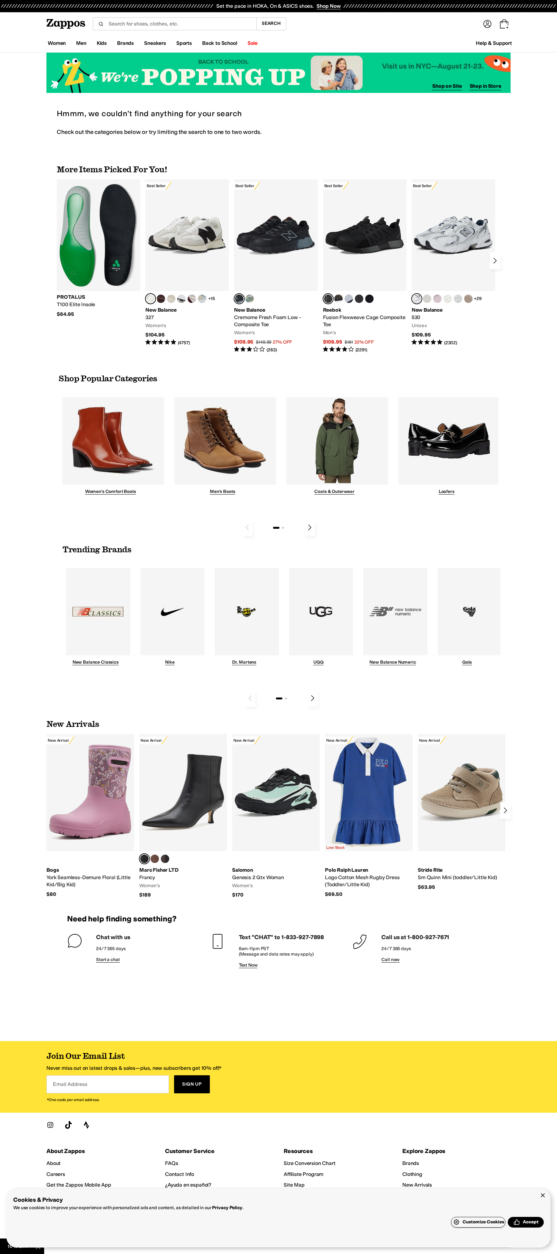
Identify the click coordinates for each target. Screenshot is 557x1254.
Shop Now (329, 6)
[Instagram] (50, 1125)
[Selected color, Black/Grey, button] (239, 299)
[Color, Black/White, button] (369, 299)
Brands (410, 1163)
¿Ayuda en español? (188, 1185)
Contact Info (179, 1174)
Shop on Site (447, 86)
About (53, 1163)
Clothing (412, 1174)
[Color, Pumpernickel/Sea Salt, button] (161, 299)
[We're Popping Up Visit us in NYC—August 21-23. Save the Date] (278, 73)
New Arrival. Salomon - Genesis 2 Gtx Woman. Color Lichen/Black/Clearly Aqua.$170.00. (276, 816)
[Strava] (86, 1125)
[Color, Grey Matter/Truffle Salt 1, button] (427, 299)
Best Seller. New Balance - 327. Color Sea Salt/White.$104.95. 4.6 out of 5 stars (187, 262)
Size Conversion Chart (310, 1163)
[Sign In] (487, 23)
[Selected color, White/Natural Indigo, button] (417, 299)
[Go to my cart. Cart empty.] (504, 23)
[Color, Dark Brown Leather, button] (165, 859)
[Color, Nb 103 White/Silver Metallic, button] (458, 299)
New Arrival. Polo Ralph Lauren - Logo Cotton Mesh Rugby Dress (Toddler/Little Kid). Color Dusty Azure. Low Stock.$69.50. (369, 816)
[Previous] (247, 527)
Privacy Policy (227, 1207)
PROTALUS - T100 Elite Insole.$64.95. (98, 248)
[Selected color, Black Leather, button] (144, 859)
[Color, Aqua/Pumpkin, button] (249, 299)
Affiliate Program (303, 1174)
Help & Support (494, 43)
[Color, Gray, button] (349, 299)
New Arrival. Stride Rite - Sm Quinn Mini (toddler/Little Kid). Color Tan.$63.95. (461, 812)
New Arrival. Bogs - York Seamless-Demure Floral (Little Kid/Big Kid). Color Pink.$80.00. (90, 816)
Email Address (70, 1084)
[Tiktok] (68, 1125)
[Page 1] (276, 528)
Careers (55, 1174)
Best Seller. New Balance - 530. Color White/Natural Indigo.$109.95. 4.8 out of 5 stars (453, 262)
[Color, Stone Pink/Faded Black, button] (437, 299)
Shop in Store (485, 86)
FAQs (171, 1163)
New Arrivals (417, 1185)
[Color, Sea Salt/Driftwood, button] (468, 299)
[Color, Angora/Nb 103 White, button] (202, 299)
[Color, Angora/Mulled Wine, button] (192, 299)
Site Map (294, 1185)
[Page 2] (283, 528)
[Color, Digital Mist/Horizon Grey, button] (181, 299)
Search (271, 23)
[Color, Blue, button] (359, 299)
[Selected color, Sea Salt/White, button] (150, 299)
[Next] (495, 260)
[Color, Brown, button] (338, 299)
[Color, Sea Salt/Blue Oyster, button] (448, 299)
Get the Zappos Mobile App (78, 1185)
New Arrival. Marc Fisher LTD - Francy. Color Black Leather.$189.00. (183, 816)
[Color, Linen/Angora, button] (171, 299)
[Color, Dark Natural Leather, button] (155, 859)
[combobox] (174, 23)
